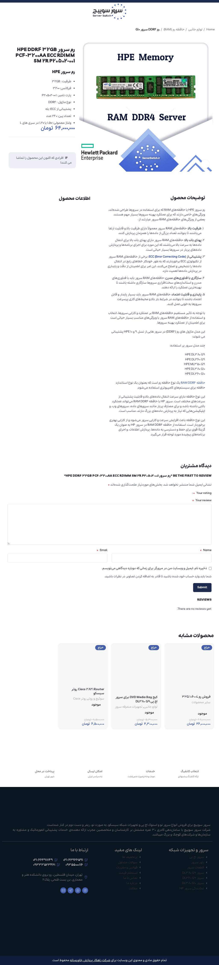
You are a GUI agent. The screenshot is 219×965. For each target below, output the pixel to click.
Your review (202, 500)
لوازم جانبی (195, 29)
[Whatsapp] (78, 890)
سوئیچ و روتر (96, 699)
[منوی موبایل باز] (214, 11)
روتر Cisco (79, 699)
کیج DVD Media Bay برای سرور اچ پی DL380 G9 (136, 699)
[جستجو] (4, 11)
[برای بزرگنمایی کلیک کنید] (205, 164)
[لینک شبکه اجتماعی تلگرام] (54, 143)
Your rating (202, 493)
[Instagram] (85, 890)
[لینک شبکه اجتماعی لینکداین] (62, 143)
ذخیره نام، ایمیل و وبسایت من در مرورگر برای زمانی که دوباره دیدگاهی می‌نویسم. (154, 568)
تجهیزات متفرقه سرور (128, 707)
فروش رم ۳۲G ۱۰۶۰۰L (196, 697)
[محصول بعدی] (4, 30)
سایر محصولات (201, 702)
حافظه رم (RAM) (173, 29)
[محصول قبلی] (13, 30)
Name (206, 550)
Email (102, 550)
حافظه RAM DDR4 (193, 383)
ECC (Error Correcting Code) (167, 257)
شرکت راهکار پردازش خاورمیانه (90, 960)
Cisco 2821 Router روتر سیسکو (87, 691)
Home (210, 29)
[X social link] (71, 143)
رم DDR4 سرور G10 (148, 29)
